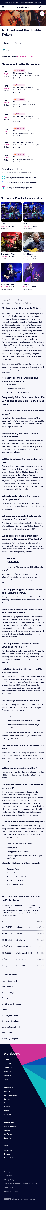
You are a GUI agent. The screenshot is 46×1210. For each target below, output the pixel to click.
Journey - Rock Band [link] (10, 1021)
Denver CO (11, 558)
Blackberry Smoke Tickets (17, 877)
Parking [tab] (18, 43)
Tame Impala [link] (7, 987)
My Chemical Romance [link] (11, 1004)
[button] (6, 50)
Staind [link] (4, 1010)
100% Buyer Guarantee (26, 2)
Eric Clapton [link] (7, 1033)
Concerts (12, 300)
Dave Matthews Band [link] (11, 1027)
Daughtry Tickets (13, 869)
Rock (20, 300)
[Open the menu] (3, 7)
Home (4, 300)
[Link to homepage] (23, 7)
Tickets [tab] (7, 43)
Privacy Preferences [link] (11, 1191)
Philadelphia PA (13, 562)
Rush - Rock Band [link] (9, 981)
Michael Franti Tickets (15, 885)
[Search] (40, 7)
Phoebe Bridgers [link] (8, 992)
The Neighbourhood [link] (10, 1015)
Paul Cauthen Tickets (15, 881)
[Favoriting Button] (42, 13)
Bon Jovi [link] (5, 998)
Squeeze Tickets (13, 873)
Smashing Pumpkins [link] (10, 1038)
